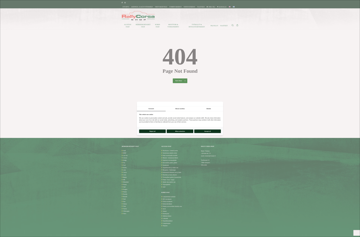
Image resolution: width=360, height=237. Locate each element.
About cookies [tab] (180, 108)
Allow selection (180, 131)
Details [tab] (209, 108)
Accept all (207, 131)
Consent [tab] (151, 108)
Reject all (152, 131)
